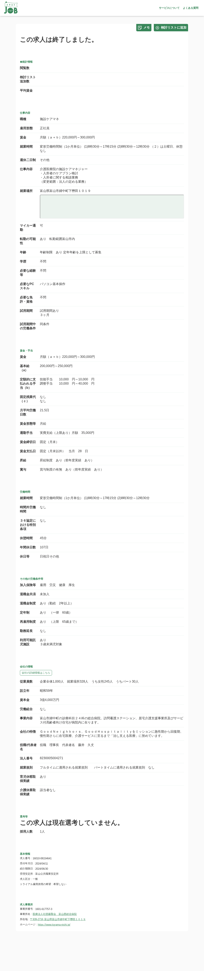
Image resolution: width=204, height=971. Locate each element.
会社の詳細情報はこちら (36, 672)
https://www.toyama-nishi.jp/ (54, 924)
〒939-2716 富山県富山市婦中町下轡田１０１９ (58, 919)
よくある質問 (190, 7)
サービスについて (169, 7)
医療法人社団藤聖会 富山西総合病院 (55, 914)
